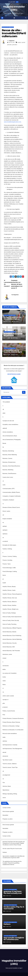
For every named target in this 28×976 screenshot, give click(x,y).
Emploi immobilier (7, 518)
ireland (4, 658)
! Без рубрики (6, 402)
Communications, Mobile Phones (11, 492)
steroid (4, 752)
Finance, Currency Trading (10, 556)
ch (3, 481)
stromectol (5, 756)
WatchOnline (6, 790)
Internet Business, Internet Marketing (12, 639)
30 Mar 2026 (8, 895)
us (3, 778)
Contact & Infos (7, 807)
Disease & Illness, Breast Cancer (11, 507)
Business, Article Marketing (10, 454)
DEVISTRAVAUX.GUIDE (14, 374)
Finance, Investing (7, 560)
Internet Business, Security (10, 643)
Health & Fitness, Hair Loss (10, 597)
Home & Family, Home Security (11, 620)
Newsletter (5, 815)
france (4, 575)
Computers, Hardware (8, 499)
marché (23, 42)
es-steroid (5, 541)
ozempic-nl (5, 699)
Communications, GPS (9, 488)
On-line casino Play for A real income (12, 848)
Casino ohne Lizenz (8, 477)
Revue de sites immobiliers (7, 27)
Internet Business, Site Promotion (11, 650)
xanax (4, 797)
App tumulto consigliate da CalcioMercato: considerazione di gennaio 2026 (14, 940)
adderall (5, 428)
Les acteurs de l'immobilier (10, 673)
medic (4, 680)
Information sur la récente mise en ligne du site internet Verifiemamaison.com (13, 352)
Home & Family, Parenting (9, 624)
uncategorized (6, 775)
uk (3, 771)
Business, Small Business (9, 473)
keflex (4, 669)
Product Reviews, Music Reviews (11, 722)
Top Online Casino (7, 759)
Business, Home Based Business (11, 466)
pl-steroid (5, 707)
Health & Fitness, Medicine (10, 601)
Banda (4, 443)
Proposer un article (7, 819)
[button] (25, 17)
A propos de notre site (8, 420)
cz (3, 503)
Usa (4, 782)
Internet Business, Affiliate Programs (12, 628)
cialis (4, 484)
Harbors (5, 852)
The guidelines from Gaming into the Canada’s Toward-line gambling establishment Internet (12, 863)
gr (3, 579)
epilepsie (5, 530)
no (3, 692)
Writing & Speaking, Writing (10, 793)
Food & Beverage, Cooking (10, 571)
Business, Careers (7, 458)
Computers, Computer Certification (12, 496)
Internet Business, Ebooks (9, 631)
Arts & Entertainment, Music (10, 435)
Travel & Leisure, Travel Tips (10, 767)
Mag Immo (11, 40)
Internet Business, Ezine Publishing (12, 635)
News (4, 684)
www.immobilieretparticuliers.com (12, 122)
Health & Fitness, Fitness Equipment (12, 594)
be (3, 447)
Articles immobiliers (8, 432)
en (3, 522)
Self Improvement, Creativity (10, 744)
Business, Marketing (8, 469)
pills (4, 703)
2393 (4, 413)
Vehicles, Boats (7, 786)
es (3, 537)
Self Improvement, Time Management (12, 748)
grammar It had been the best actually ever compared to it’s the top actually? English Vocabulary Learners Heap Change (14, 843)
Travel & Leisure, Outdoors (10, 763)
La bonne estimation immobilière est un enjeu (12, 319)
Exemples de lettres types (9, 545)
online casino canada (8, 695)
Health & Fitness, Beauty (9, 586)
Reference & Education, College (11, 726)
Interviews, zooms (7, 654)
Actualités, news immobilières (10, 424)
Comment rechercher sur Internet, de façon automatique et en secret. (16, 284)
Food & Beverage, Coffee (9, 567)
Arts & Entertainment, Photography (12, 439)
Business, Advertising (8, 450)
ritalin (4, 737)
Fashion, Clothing (7, 548)
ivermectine (6, 665)
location (19, 42)
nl (3, 688)
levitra (4, 677)
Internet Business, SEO (9, 646)
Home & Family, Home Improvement (12, 616)
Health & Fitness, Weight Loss (10, 609)
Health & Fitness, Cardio (9, 590)
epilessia (5, 533)
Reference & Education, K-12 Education (13, 729)
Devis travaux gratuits (8, 811)
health (4, 582)
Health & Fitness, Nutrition (9, 605)
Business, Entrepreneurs (9, 462)
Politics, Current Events (9, 711)
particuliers (14, 44)
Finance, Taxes (7, 564)
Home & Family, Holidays (9, 613)
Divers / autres (6, 511)
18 (3, 409)
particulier (9, 44)
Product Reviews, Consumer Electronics (13, 718)
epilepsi (5, 526)
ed (3, 515)
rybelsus (5, 741)
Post (4, 714)
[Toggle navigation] (14, 18)
